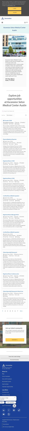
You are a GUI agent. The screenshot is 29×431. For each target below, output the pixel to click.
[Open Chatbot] (14, 405)
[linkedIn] (3, 410)
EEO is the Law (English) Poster (8, 426)
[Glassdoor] (8, 414)
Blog (3, 373)
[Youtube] (3, 414)
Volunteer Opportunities (7, 386)
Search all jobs (5, 384)
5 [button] (12, 311)
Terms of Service (6, 424)
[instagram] (13, 410)
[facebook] (8, 410)
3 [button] (7, 311)
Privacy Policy (4, 421)
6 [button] (15, 311)
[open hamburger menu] (2, 22)
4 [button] (10, 311)
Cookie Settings (10, 5)
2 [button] (5, 311)
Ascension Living (6, 394)
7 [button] (17, 311)
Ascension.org (5, 392)
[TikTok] (19, 410)
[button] (26, 115)
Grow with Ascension (7, 379)
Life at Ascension (6, 376)
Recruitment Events (6, 381)
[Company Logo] (6, 18)
